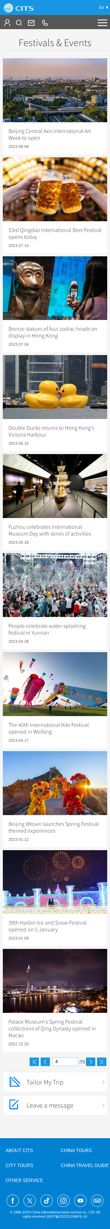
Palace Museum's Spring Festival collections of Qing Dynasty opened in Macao (52, 1029)
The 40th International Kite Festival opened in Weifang (48, 728)
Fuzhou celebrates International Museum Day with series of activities (49, 530)
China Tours (76, 1150)
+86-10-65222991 (45, 22)
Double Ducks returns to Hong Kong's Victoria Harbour (51, 431)
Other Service (24, 1180)
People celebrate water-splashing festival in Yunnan (47, 629)
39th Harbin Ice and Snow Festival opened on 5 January (47, 926)
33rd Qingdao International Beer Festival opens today (55, 233)
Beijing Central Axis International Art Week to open (49, 134)
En (101, 7)
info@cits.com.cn (31, 22)
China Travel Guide (85, 1165)
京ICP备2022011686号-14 (67, 1217)
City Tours (19, 1165)
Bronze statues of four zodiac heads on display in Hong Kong (52, 332)
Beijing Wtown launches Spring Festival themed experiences (53, 827)
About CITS (19, 1150)
